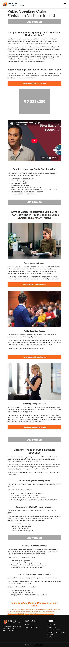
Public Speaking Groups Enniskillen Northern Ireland (36, 614)
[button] (65, 4)
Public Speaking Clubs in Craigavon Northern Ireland (34, 604)
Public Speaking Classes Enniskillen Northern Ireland (31, 609)
